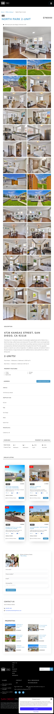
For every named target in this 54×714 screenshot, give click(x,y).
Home (2, 12)
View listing (23, 556)
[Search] (51, 669)
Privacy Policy (36, 711)
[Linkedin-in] (19, 692)
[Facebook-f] (23, 692)
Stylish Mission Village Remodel (12, 487)
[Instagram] (16, 692)
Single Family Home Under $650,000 (19, 637)
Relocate (14, 669)
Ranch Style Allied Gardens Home (13, 528)
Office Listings (9, 12)
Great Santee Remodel (35, 487)
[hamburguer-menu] (51, 3)
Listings (14, 671)
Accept (36, 709)
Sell (13, 665)
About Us (14, 662)
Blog (13, 673)
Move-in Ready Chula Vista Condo (42, 637)
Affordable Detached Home (39, 528)
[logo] (5, 669)
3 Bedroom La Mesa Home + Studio (19, 626)
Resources (15, 675)
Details (21, 498)
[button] (51, 699)
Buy (13, 667)
